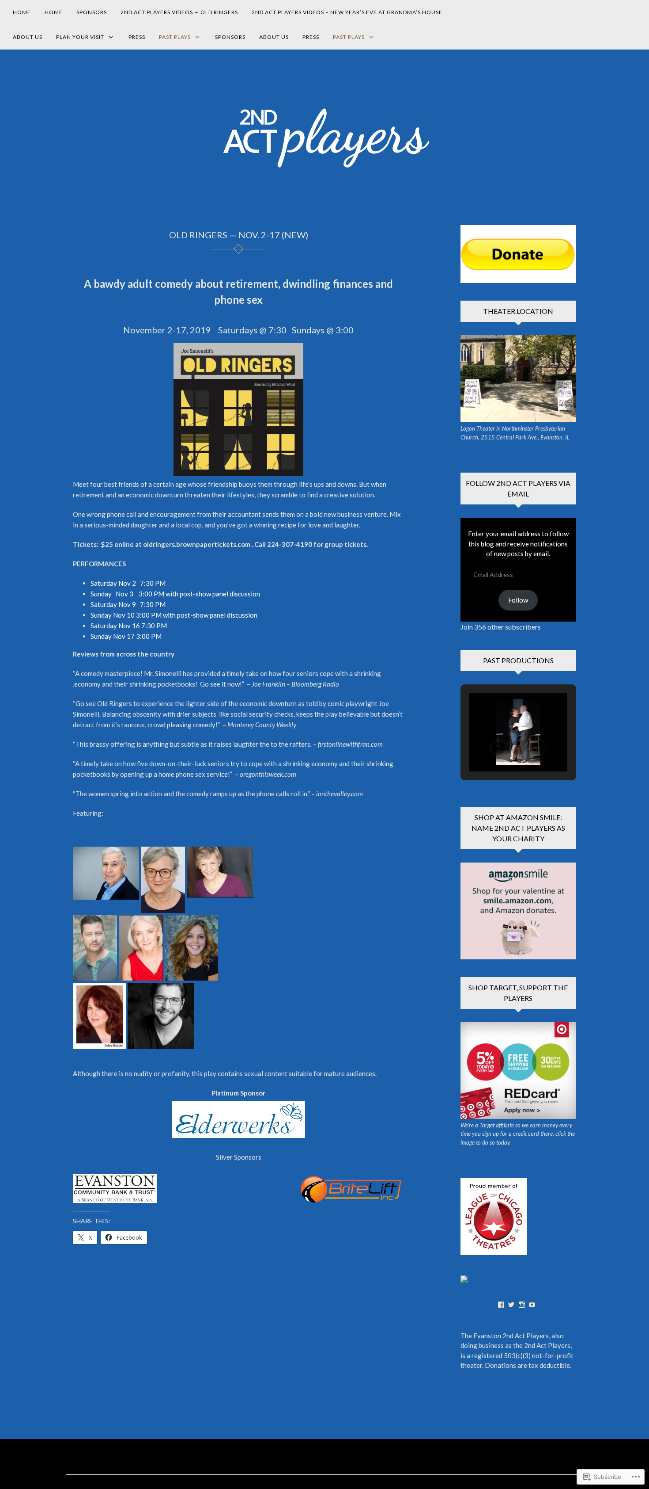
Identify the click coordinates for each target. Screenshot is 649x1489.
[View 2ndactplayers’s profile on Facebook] (501, 1304)
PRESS (136, 37)
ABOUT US (27, 37)
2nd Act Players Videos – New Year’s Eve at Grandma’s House (347, 12)
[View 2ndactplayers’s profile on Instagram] (521, 1304)
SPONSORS (91, 12)
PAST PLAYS (175, 37)
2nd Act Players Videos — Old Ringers (179, 12)
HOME (22, 12)
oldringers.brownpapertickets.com (196, 544)
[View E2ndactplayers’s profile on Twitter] (511, 1304)
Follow (518, 600)
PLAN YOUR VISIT (80, 37)
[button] (106, 873)
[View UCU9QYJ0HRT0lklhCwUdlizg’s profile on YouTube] (532, 1304)
